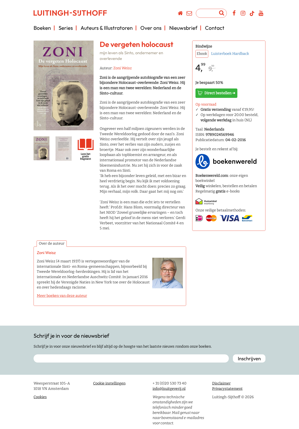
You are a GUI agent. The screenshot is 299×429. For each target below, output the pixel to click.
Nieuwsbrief (183, 27)
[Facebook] (234, 14)
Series (66, 27)
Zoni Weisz (122, 68)
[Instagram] (243, 14)
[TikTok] (252, 15)
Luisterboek (221, 53)
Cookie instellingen (109, 383)
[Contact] (189, 14)
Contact (214, 27)
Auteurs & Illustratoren (107, 27)
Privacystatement (227, 388)
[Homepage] (180, 14)
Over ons (151, 27)
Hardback (240, 53)
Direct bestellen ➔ (219, 93)
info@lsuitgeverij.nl (169, 388)
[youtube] (261, 14)
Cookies (40, 397)
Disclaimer (221, 383)
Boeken (42, 27)
